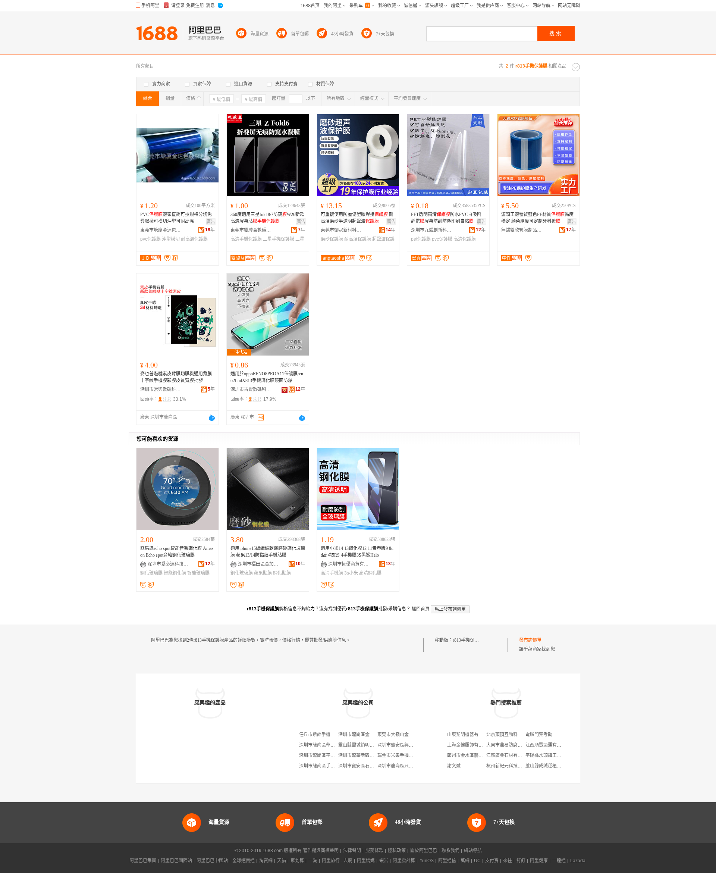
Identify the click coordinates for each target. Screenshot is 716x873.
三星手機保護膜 (278, 239)
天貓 (281, 860)
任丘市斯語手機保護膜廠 (323, 734)
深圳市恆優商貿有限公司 (348, 564)
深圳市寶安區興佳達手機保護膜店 (411, 745)
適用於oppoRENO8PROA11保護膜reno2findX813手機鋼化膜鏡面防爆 (266, 377)
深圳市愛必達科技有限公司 (168, 564)
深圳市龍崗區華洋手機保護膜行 (330, 745)
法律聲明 (352, 850)
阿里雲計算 (404, 860)
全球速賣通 (243, 860)
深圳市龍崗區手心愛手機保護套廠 (332, 766)
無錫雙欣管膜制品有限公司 (521, 230)
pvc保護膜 (150, 239)
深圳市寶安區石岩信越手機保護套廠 (374, 766)
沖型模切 (171, 239)
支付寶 (492, 860)
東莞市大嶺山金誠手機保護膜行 (408, 734)
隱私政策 (397, 850)
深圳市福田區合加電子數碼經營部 (258, 564)
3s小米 (351, 573)
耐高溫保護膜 (194, 239)
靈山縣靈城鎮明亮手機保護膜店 (369, 745)
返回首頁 (421, 608)
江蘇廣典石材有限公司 (508, 755)
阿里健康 (539, 860)
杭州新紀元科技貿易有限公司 (515, 766)
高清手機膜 (332, 573)
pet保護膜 (421, 239)
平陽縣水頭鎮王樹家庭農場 (552, 755)
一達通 (559, 860)
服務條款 (374, 850)
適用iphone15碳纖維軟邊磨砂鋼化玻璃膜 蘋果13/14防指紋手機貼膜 (267, 552)
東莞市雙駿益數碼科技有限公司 (250, 230)
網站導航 (473, 850)
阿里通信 (447, 860)
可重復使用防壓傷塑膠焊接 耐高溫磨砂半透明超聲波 (357, 218)
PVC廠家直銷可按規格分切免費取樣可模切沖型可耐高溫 (176, 218)
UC (477, 860)
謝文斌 (454, 766)
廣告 (210, 221)
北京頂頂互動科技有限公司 (513, 734)
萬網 (465, 860)
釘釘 (520, 860)
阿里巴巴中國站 (212, 860)
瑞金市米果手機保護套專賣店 (406, 755)
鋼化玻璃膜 (151, 573)
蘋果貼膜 (263, 573)
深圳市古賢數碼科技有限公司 (250, 389)
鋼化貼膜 (282, 573)
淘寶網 (266, 860)
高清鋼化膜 (370, 573)
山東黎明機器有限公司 (469, 734)
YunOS (427, 860)
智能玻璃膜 (198, 573)
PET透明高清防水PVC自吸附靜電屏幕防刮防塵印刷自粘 (446, 218)
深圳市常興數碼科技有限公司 (160, 389)
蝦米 (383, 860)
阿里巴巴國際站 (176, 860)
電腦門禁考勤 (538, 734)
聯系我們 (450, 850)
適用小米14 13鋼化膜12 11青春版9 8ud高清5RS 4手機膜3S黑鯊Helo (357, 552)
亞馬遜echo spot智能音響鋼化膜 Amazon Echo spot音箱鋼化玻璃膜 (176, 552)
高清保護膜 (464, 239)
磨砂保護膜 (332, 239)
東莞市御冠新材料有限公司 (341, 230)
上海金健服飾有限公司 (469, 745)
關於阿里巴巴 (423, 850)
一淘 (312, 860)
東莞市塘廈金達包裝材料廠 (160, 230)
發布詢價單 (530, 640)
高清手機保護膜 (246, 239)
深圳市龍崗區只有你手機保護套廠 (411, 766)
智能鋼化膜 (175, 573)
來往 (507, 860)
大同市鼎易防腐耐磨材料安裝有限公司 (524, 745)
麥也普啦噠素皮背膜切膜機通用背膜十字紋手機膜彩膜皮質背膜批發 (176, 377)
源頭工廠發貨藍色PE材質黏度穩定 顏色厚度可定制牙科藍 (537, 218)
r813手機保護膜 (468, 640)
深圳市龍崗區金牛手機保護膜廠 (369, 734)
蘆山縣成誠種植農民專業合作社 (556, 766)
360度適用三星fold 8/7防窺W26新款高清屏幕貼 (267, 218)
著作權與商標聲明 (321, 850)
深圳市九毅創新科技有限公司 (431, 230)
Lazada (577, 860)
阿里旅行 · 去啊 (337, 860)
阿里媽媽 (366, 860)
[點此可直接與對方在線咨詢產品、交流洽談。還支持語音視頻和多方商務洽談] (212, 417)
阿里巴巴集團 (142, 860)
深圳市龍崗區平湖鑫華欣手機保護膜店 (337, 755)
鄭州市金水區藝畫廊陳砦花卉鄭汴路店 (485, 755)
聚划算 (297, 860)
